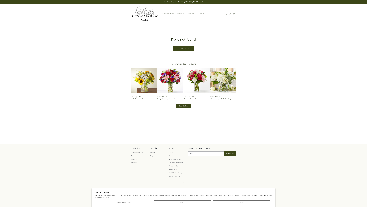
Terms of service (174, 176)
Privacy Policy (104, 197)
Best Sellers (183, 106)
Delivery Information (176, 162)
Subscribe (230, 153)
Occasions (134, 156)
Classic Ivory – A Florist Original (221, 99)
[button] (181, 14)
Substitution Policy (175, 173)
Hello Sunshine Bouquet (139, 99)
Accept (182, 202)
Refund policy (173, 169)
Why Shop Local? (175, 159)
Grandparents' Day (137, 152)
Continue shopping (183, 48)
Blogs (152, 156)
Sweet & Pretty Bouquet (192, 99)
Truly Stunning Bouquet (166, 99)
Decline (241, 202)
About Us (134, 162)
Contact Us (173, 156)
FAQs (171, 152)
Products (134, 159)
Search (152, 152)
